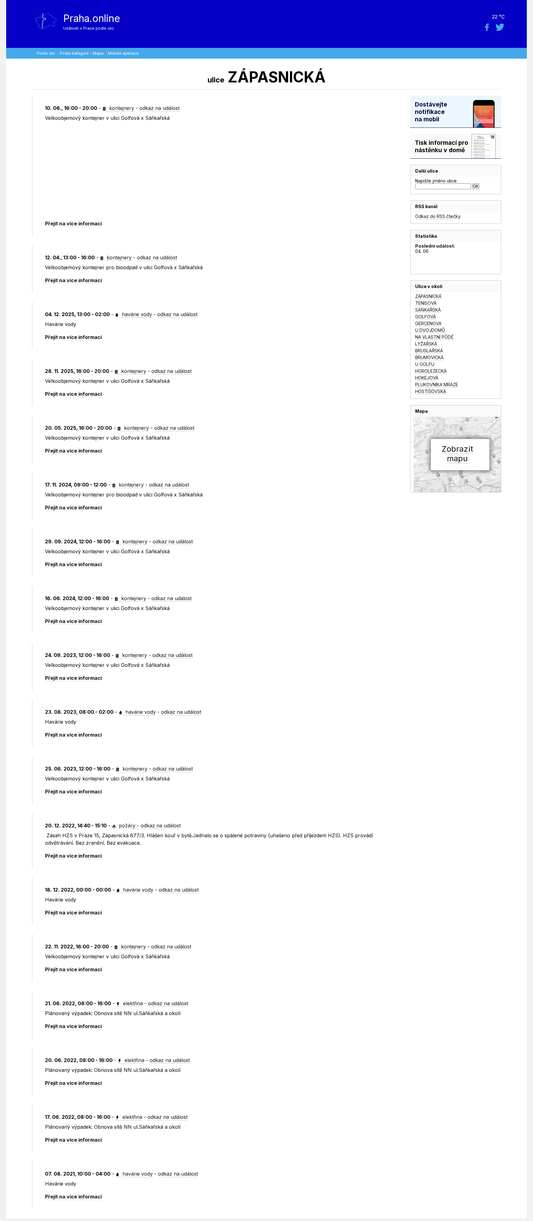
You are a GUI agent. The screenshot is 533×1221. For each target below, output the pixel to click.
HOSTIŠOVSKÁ (430, 391)
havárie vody (136, 314)
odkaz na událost (159, 108)
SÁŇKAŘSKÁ (428, 309)
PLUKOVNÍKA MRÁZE (436, 384)
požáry (126, 825)
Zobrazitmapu (457, 453)
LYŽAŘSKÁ (426, 343)
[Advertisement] (215, 171)
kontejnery (121, 108)
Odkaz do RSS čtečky (438, 216)
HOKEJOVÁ (426, 377)
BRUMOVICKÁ (429, 357)
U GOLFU (424, 364)
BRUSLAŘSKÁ (429, 350)
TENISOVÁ (425, 303)
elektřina (132, 1003)
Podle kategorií (74, 53)
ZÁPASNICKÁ (428, 296)
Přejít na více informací (73, 223)
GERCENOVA (428, 323)
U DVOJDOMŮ (430, 330)
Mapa (98, 53)
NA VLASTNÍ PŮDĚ (434, 337)
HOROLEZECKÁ (431, 371)
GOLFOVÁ (425, 316)
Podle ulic (46, 53)
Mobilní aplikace (123, 53)
